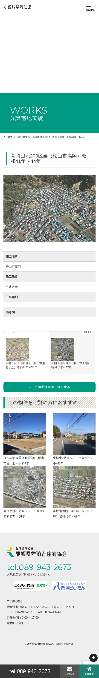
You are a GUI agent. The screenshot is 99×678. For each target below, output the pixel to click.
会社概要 (89, 674)
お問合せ (69, 674)
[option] (30, 586)
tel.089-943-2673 (29, 671)
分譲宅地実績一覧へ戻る (51, 387)
